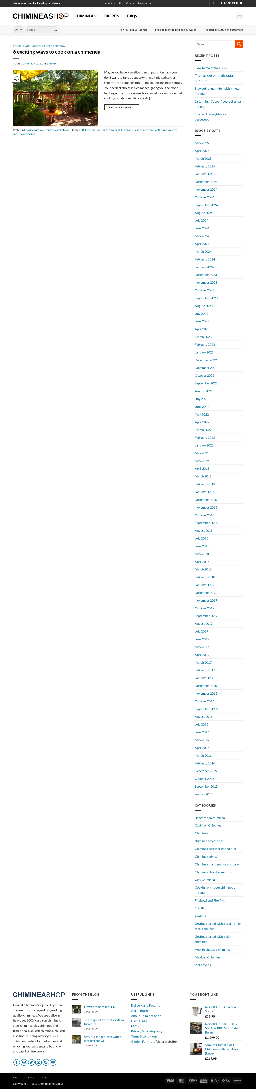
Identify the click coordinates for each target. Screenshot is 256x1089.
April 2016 (202, 747)
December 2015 (206, 771)
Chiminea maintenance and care (217, 864)
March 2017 (203, 662)
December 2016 (206, 685)
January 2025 (204, 174)
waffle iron (161, 130)
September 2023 (206, 298)
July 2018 (201, 538)
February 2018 (205, 577)
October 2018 (204, 515)
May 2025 (202, 143)
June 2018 (202, 546)
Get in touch (139, 1010)
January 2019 (204, 492)
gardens (200, 916)
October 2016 (204, 701)
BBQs (132, 16)
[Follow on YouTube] (241, 3)
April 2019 (202, 468)
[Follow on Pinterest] (237, 3)
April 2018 (202, 561)
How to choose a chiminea (213, 949)
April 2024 (202, 244)
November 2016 (206, 693)
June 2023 (202, 321)
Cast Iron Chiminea (208, 825)
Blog (120, 3)
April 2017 (202, 654)
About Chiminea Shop (146, 1016)
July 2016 (201, 724)
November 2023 (206, 282)
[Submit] (55, 29)
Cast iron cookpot (143, 130)
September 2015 (206, 786)
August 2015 (204, 794)
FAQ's (135, 1026)
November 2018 (206, 507)
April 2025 (202, 150)
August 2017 (204, 623)
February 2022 (205, 437)
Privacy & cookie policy (146, 1031)
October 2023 (204, 290)
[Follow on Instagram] (225, 3)
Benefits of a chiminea (210, 818)
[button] (144, 3)
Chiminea (201, 833)
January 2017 (204, 678)
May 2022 (202, 414)
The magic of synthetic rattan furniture (215, 77)
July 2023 (201, 313)
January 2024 (204, 267)
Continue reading (122, 107)
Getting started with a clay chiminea (213, 939)
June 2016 (202, 732)
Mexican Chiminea (207, 957)
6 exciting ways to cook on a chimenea (57, 52)
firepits (200, 908)
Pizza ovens (203, 965)
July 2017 (201, 631)
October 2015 (204, 778)
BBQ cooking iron (90, 130)
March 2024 (203, 251)
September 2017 (206, 616)
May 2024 (202, 236)
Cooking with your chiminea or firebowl (40, 46)
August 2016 (204, 716)
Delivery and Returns (145, 1005)
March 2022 (203, 430)
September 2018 (206, 523)
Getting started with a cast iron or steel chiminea (218, 926)
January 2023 (204, 352)
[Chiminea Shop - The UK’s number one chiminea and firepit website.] (41, 16)
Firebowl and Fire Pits (210, 900)
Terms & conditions (144, 1036)
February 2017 (205, 670)
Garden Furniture (143, 1041)
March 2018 (203, 569)
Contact (130, 3)
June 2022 (202, 406)
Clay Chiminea (205, 879)
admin (53, 63)
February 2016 (205, 763)
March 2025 (203, 158)
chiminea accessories (209, 841)
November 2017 (206, 600)
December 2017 (206, 592)
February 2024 (205, 259)
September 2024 (206, 205)
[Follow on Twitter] (229, 3)
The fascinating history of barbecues (212, 116)
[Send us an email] (233, 3)
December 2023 (206, 274)
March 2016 (203, 755)
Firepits (111, 16)
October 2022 (204, 375)
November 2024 (206, 189)
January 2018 (204, 585)
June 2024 (202, 228)
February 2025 (205, 166)
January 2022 (204, 445)
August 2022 (204, 391)
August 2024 (204, 213)
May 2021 (202, 453)
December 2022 (206, 360)
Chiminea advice (206, 856)
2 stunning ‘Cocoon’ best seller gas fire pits (218, 103)
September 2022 (206, 383)
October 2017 (204, 608)
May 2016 (202, 740)
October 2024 (204, 197)
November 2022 (206, 367)
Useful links (139, 1021)
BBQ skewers (109, 130)
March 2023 (203, 337)
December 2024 (206, 181)
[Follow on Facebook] (221, 3)
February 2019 (205, 484)
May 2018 (202, 554)
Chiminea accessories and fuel (215, 848)
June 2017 (202, 639)
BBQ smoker (125, 130)
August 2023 (204, 306)
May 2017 (202, 647)
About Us (110, 3)
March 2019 (203, 476)
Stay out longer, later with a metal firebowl (217, 90)
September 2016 (206, 709)
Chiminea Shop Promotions (214, 872)
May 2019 (202, 461)
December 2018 (206, 499)
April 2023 (202, 329)
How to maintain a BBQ (211, 68)
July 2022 (201, 399)
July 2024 (201, 220)
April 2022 (202, 422)
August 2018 (204, 530)
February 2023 (205, 344)
